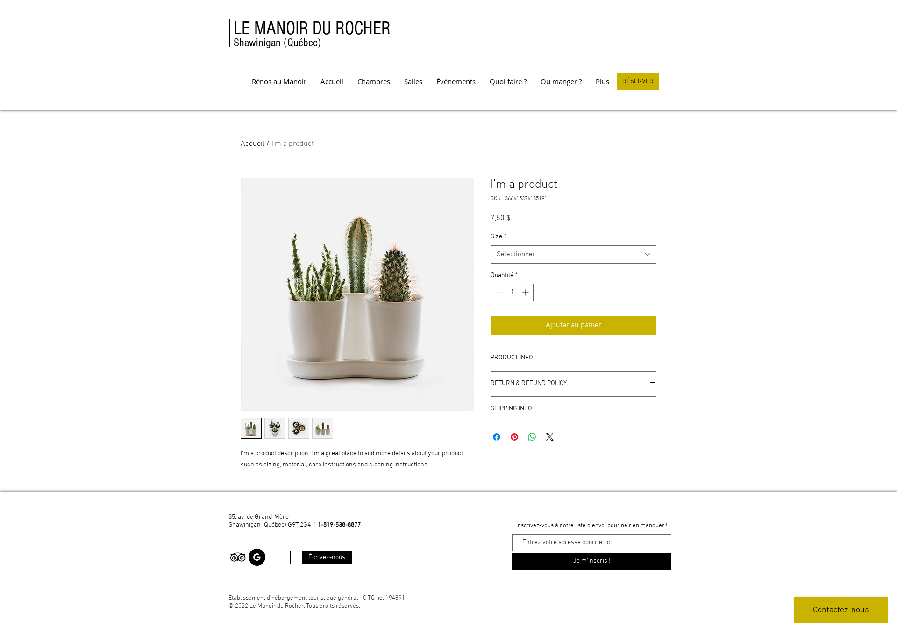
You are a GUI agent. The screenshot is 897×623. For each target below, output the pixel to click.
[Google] (257, 557)
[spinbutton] (512, 292)
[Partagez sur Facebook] (496, 437)
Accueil (252, 144)
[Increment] (526, 292)
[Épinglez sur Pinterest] (514, 437)
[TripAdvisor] (237, 557)
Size (498, 237)
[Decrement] (498, 292)
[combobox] (573, 254)
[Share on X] (549, 437)
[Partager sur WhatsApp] (532, 437)
